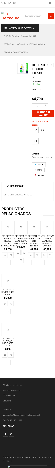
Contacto (7, 410)
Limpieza (48, 157)
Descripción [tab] (17, 186)
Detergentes (37, 157)
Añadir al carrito (44, 113)
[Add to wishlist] (35, 130)
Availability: (36, 82)
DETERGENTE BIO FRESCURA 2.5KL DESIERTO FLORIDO (34, 241)
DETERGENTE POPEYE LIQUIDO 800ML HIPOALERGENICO (9, 241)
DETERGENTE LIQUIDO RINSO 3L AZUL (7, 292)
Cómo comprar (9, 395)
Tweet (40, 165)
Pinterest (41, 175)
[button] (4, 255)
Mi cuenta (7, 401)
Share (39, 170)
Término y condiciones (12, 385)
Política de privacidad (12, 391)
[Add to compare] (42, 130)
